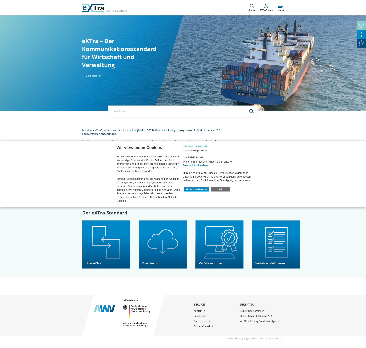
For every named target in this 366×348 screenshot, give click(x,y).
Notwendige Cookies (197, 151)
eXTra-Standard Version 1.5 (254, 316)
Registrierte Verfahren (252, 310)
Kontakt (198, 310)
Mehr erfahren (93, 75)
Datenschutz (200, 321)
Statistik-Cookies (195, 157)
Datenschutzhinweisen (195, 165)
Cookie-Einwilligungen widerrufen (245, 338)
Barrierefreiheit (202, 326)
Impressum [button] (188, 146)
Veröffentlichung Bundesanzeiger (258, 321)
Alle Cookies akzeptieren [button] (196, 189)
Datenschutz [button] (201, 146)
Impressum (200, 316)
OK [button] (220, 189)
